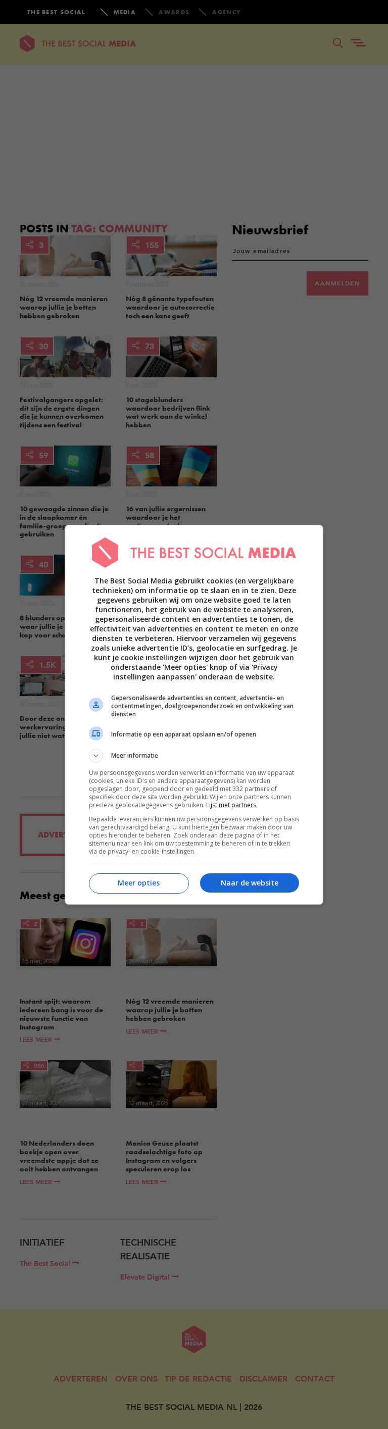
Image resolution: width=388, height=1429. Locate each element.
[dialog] (194, 715)
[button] (194, 756)
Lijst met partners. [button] (232, 805)
